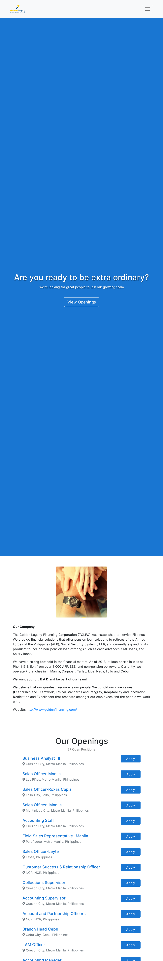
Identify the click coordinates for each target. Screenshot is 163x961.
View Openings (81, 302)
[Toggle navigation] (147, 9)
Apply (130, 759)
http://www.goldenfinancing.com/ (52, 709)
